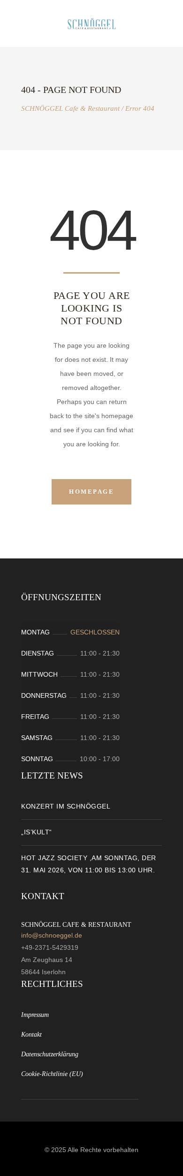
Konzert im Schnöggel (65, 806)
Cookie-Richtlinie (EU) (52, 1073)
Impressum (35, 1014)
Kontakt (31, 1034)
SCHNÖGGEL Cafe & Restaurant (70, 108)
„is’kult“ (36, 832)
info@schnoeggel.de (51, 935)
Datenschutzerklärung (49, 1054)
